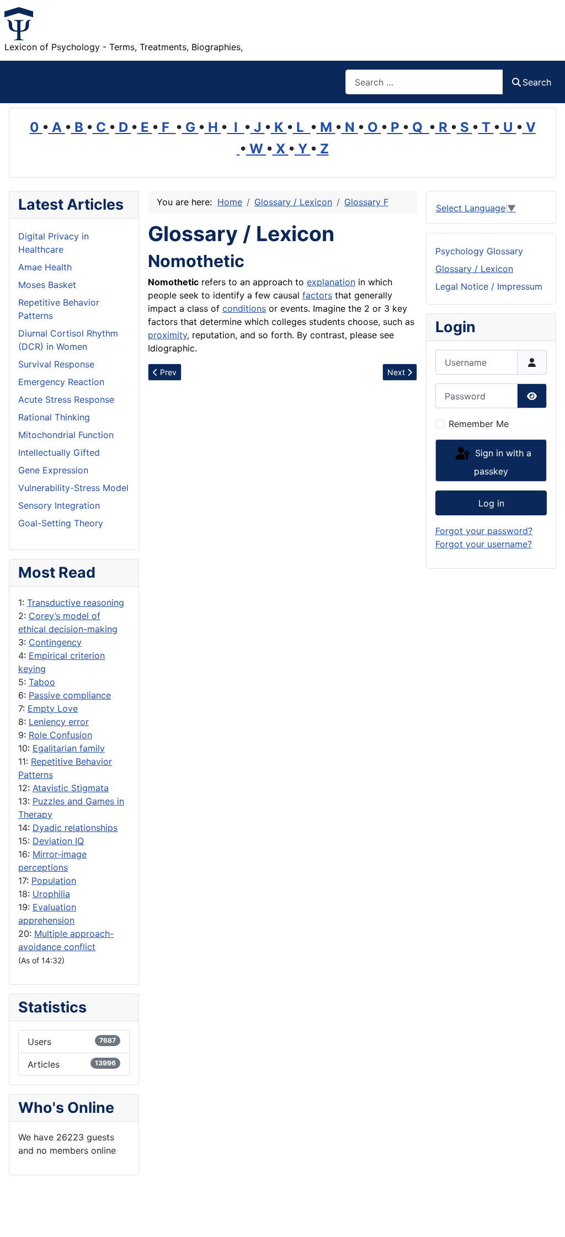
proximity (167, 334)
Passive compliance (70, 695)
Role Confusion (60, 734)
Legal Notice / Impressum (488, 286)
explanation (331, 281)
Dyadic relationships (75, 827)
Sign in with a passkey (501, 462)
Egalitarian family (69, 748)
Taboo (42, 681)
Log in (491, 503)
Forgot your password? (483, 530)
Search (537, 82)
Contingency (55, 642)
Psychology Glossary (479, 251)
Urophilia (51, 893)
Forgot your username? (483, 544)
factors (317, 295)
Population (53, 880)
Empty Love (53, 708)
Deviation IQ (58, 840)
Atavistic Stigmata (71, 787)
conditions (244, 308)
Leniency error (59, 721)
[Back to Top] (545, 1216)
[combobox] (424, 82)
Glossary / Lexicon (474, 268)
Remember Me (479, 423)
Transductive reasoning (75, 602)
